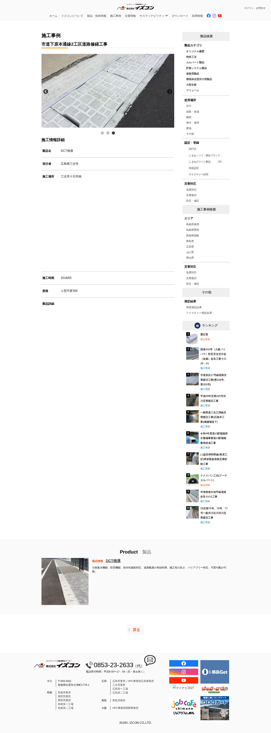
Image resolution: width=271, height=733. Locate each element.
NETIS (192, 149)
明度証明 (194, 168)
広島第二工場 (120, 692)
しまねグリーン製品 (200, 161)
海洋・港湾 (192, 122)
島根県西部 (192, 229)
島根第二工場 (65, 707)
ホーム (53, 15)
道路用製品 (192, 73)
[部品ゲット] (214, 672)
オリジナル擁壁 (195, 51)
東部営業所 (64, 696)
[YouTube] (183, 680)
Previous (45, 91)
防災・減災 (192, 200)
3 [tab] (113, 133)
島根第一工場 (65, 704)
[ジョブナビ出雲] (214, 689)
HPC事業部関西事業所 (125, 707)
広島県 (190, 246)
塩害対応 (191, 189)
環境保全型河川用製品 (199, 79)
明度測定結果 (194, 307)
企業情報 (130, 15)
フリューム (192, 90)
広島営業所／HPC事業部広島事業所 (133, 681)
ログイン (249, 8)
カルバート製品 (195, 62)
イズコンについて (72, 15)
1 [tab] (102, 133)
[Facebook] (183, 663)
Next (169, 91)
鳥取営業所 (118, 700)
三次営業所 (118, 684)
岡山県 (190, 257)
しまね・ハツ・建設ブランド (204, 155)
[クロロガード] (214, 708)
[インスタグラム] (183, 672)
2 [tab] (108, 133)
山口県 (190, 252)
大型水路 (191, 84)
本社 (49, 681)
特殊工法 (191, 56)
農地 (188, 128)
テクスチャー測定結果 (199, 312)
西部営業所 (64, 700)
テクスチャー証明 (198, 174)
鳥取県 (190, 241)
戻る (136, 630)
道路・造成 (192, 111)
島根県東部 (192, 224)
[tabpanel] (107, 91)
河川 (188, 105)
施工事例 (115, 15)
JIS (220, 161)
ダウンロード (180, 15)
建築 (188, 117)
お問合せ (260, 8)
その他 (190, 133)
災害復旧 (191, 195)
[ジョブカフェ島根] (183, 706)
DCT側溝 (113, 561)
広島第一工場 (120, 688)
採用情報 (197, 15)
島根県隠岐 (192, 235)
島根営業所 (64, 692)
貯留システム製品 (196, 68)
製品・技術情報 (96, 15)
